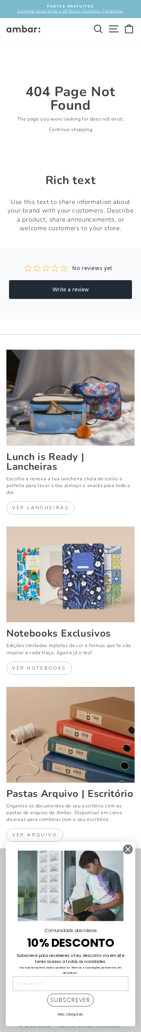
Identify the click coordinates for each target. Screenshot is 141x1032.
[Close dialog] (128, 850)
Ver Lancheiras (40, 508)
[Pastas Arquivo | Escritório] (70, 735)
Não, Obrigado (70, 1014)
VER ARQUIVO (35, 835)
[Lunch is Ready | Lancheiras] (70, 398)
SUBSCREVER (70, 1000)
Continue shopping (70, 129)
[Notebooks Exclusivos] (70, 575)
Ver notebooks (39, 668)
